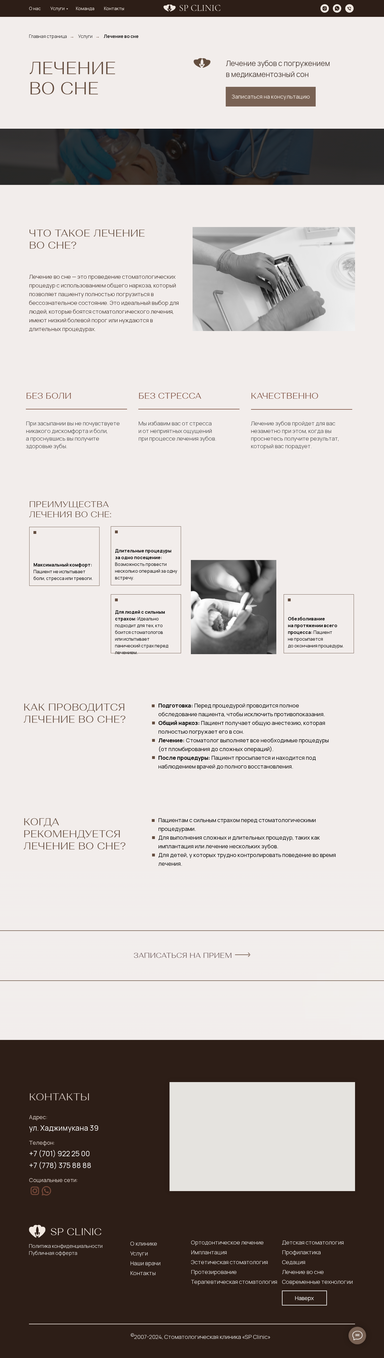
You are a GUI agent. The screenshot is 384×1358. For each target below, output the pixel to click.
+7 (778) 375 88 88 (60, 1165)
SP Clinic (76, 1232)
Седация (293, 1262)
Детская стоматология (313, 1242)
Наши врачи (145, 1263)
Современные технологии (317, 1282)
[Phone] (349, 8)
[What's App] (337, 8)
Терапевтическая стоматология (234, 1282)
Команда (85, 8)
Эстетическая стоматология (229, 1262)
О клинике (143, 1243)
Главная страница (48, 36)
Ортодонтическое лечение (227, 1242)
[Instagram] (324, 8)
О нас (35, 8)
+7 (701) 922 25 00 (59, 1153)
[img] (35, 1190)
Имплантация (209, 1252)
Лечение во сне (121, 36)
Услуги (57, 8)
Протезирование (214, 1272)
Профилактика (301, 1252)
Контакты (114, 8)
